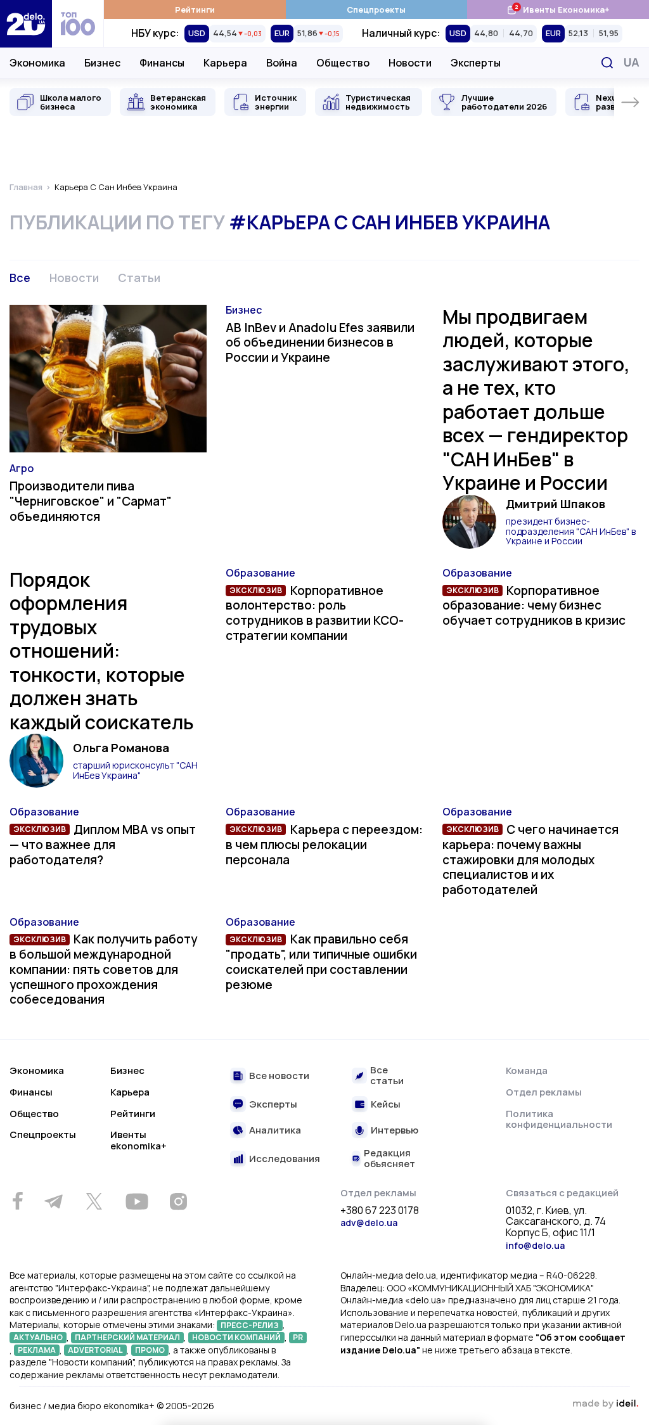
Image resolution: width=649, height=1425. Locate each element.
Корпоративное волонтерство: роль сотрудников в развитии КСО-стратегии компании (315, 613)
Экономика (37, 63)
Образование (260, 573)
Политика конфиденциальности (559, 1119)
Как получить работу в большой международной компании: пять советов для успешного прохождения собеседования (103, 969)
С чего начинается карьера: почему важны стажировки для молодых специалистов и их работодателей (530, 859)
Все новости (279, 1076)
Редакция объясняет (389, 1158)
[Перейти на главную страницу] (26, 24)
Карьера (225, 63)
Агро (22, 468)
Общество (342, 63)
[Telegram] (53, 1201)
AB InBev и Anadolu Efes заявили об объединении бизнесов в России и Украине (320, 342)
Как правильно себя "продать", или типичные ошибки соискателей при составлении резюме (321, 961)
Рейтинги (195, 9)
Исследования (284, 1159)
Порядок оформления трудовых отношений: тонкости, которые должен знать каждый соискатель (102, 650)
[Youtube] (136, 1201)
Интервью (394, 1130)
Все (20, 277)
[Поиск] (607, 63)
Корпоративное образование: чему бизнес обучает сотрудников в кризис (534, 605)
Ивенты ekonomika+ (138, 1140)
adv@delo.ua (368, 1222)
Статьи (139, 277)
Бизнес (102, 63)
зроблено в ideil (605, 1404)
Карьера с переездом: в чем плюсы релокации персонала (324, 844)
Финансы (161, 63)
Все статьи (387, 1075)
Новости (410, 63)
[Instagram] (178, 1201)
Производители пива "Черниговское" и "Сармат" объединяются (91, 501)
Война (281, 63)
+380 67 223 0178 (379, 1211)
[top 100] (78, 24)
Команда (527, 1070)
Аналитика (275, 1130)
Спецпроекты (376, 9)
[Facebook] (17, 1201)
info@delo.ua (535, 1245)
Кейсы (386, 1104)
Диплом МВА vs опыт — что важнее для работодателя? (103, 844)
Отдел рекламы (544, 1092)
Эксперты (476, 63)
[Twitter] (94, 1201)
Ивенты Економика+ (558, 9)
